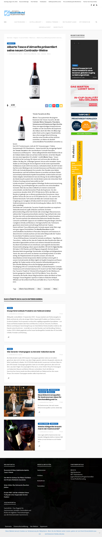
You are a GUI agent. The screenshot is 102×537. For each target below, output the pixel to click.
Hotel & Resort (35, 22)
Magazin (42, 392)
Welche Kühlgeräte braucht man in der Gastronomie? (50, 428)
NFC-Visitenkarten (77, 474)
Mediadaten (43, 1)
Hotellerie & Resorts (86, 70)
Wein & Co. (11, 43)
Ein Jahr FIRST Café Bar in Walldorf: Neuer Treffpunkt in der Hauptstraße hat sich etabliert (16, 495)
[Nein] (100, 533)
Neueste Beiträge (24, 1)
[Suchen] (96, 22)
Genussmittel (54, 389)
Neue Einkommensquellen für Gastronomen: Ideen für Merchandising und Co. (49, 397)
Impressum (43, 526)
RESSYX (73, 470)
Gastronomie (19, 22)
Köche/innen (41, 481)
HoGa (10, 308)
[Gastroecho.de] (14, 13)
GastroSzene (43, 389)
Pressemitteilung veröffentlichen (72, 1)
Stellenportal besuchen (55, 1)
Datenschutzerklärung (21, 526)
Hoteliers (40, 475)
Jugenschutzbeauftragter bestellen (82, 477)
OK (40, 534)
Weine (49, 53)
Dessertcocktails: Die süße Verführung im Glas (83, 74)
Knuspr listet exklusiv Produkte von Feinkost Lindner (29, 311)
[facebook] (91, 5)
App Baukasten (76, 472)
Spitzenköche (84, 22)
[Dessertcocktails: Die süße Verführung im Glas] (84, 60)
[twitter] (93, 5)
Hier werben (34, 1)
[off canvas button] (5, 22)
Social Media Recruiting (78, 479)
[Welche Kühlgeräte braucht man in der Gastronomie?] (19, 435)
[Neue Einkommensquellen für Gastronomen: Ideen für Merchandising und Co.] (19, 401)
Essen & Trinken (52, 22)
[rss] (96, 5)
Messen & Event (45, 27)
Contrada (43, 53)
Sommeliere (41, 486)
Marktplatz (58, 27)
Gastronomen (41, 470)
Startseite (8, 526)
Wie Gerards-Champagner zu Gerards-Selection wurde (31, 352)
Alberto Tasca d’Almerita (30, 53)
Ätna (38, 53)
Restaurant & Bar (69, 22)
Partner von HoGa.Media (90, 1)
